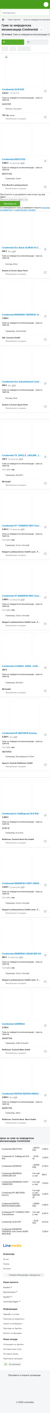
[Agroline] (3, 19)
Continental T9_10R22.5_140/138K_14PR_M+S (25, 455)
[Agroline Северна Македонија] (17, 4)
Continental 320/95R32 (13, 1024)
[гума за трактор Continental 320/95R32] (25, 1005)
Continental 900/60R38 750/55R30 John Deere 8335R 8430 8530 (15, 1231)
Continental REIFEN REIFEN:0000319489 (22, 1094)
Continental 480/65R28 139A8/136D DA (21, 954)
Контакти (7, 1269)
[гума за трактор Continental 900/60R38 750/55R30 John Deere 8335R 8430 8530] (25, 296)
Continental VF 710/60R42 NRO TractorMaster (25, 526)
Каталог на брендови (12, 1333)
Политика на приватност (14, 1319)
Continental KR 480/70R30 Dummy (19, 733)
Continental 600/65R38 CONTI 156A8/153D (23, 883)
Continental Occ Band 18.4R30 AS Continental (25, 247)
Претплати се (10, 204)
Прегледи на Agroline (12, 1328)
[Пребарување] (46, 12)
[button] (46, 4)
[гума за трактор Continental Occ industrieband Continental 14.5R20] (25, 363)
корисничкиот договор (25, 210)
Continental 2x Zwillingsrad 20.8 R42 (20, 813)
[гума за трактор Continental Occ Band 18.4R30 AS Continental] (25, 229)
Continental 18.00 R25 (13, 89)
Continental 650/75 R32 (13, 159)
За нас (6, 1259)
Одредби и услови (11, 1314)
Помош (6, 1264)
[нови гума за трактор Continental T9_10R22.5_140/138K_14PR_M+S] (25, 437)
